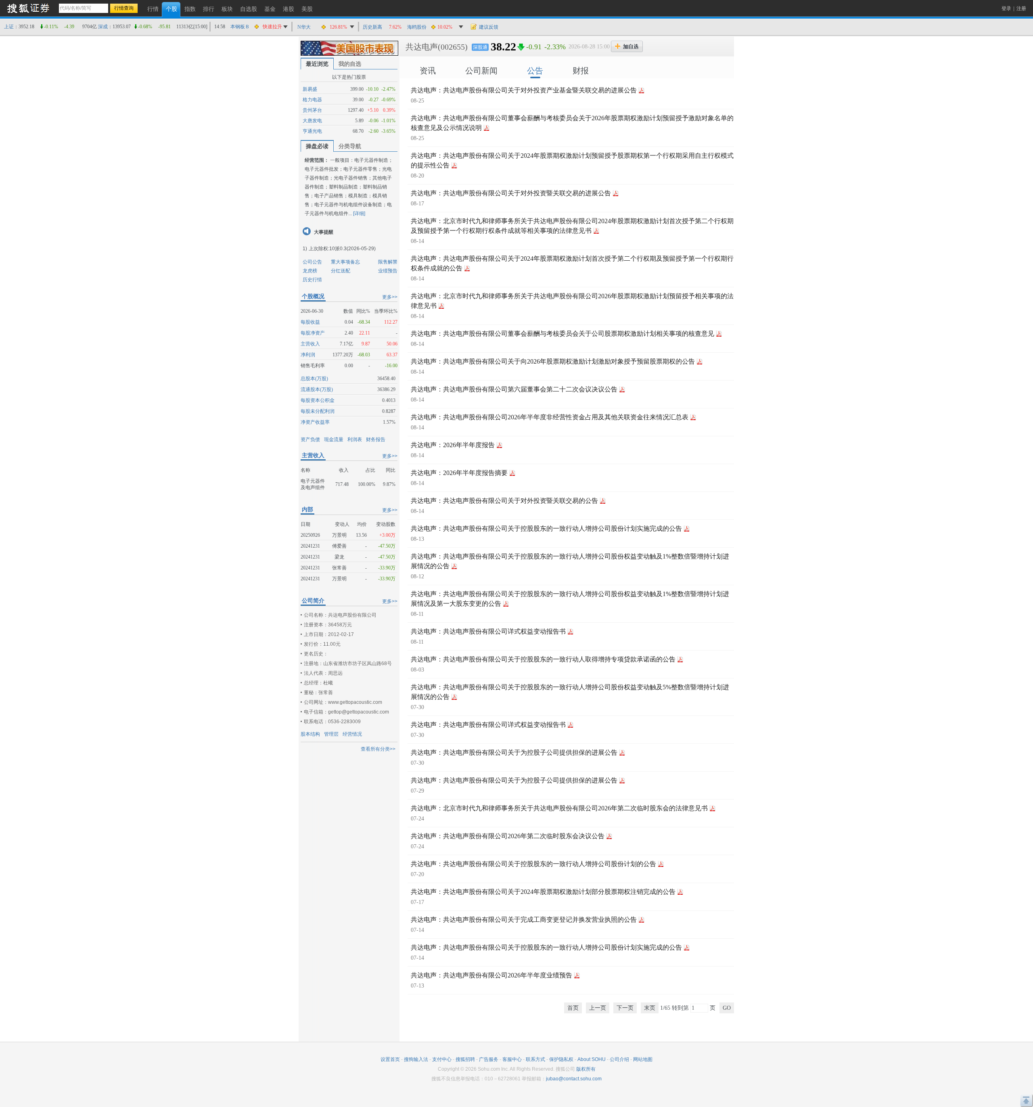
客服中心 (512, 1059)
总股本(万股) (314, 378)
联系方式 (535, 1059)
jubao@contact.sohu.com (574, 1079)
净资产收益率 (315, 422)
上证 (9, 26)
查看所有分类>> (378, 749)
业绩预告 (387, 271)
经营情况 (352, 734)
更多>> (389, 297)
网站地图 (642, 1059)
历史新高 (372, 27)
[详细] (359, 213)
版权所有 (586, 1069)
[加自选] (627, 46)
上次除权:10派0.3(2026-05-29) (342, 248)
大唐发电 (312, 120)
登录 (1006, 8)
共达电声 (422, 46)
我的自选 (350, 64)
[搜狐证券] (28, 8)
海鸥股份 (417, 27)
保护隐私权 (561, 1059)
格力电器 (312, 100)
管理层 (331, 734)
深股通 (480, 47)
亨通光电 (312, 131)
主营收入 (310, 344)
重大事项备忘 (345, 262)
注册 (1021, 8)
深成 (103, 26)
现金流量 (333, 439)
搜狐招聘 (465, 1059)
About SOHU (591, 1059)
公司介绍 (619, 1059)
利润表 (354, 439)
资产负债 (310, 439)
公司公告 (312, 262)
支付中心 (442, 1059)
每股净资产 (313, 333)
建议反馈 (488, 27)
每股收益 (310, 322)
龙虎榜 (310, 271)
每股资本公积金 (318, 400)
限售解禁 (387, 262)
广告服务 (488, 1059)
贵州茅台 (312, 110)
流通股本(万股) (317, 389)
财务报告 (375, 439)
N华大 (304, 27)
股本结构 (310, 734)
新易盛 (310, 89)
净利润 (308, 355)
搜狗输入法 (416, 1059)
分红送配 (340, 271)
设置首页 (390, 1059)
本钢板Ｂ (240, 26)
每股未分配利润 (318, 411)
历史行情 (312, 280)
